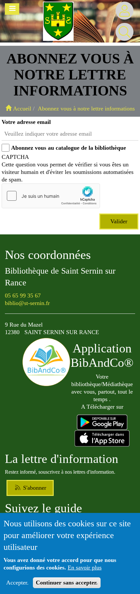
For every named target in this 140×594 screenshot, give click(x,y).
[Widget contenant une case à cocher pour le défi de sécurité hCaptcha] (51, 195)
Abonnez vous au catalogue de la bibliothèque (68, 147)
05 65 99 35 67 (23, 295)
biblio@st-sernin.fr (27, 303)
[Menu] (12, 9)
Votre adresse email (26, 122)
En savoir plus (85, 567)
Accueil (21, 108)
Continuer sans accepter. (67, 582)
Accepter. (17, 582)
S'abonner (33, 487)
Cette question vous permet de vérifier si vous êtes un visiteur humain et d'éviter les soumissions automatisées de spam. (67, 168)
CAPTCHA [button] (15, 157)
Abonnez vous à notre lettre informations (86, 108)
